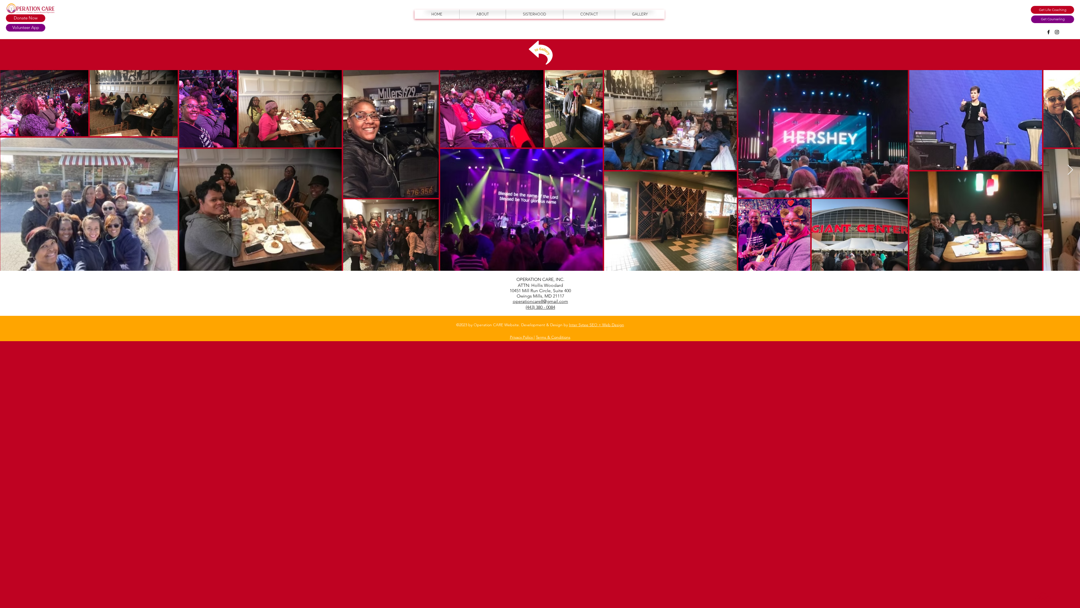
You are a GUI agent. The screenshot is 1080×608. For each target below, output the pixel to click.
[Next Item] (1070, 170)
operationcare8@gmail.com (540, 301)
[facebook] (1048, 32)
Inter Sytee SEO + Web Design (596, 324)
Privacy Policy (522, 337)
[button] (1052, 10)
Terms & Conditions (553, 337)
